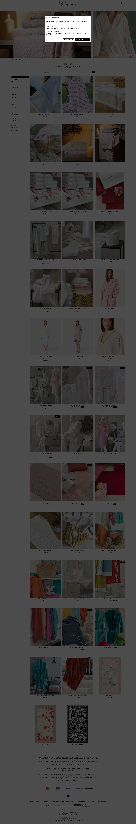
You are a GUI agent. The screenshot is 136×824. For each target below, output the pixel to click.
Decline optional (68, 39)
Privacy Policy (49, 34)
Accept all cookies (82, 39)
